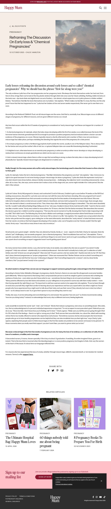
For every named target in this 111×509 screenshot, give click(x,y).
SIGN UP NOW (45, 477)
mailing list (42, 2)
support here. (28, 354)
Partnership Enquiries (14, 499)
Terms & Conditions (27, 496)
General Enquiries (13, 501)
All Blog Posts (19, 26)
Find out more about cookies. (64, 484)
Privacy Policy (11, 496)
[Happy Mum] (13, 8)
